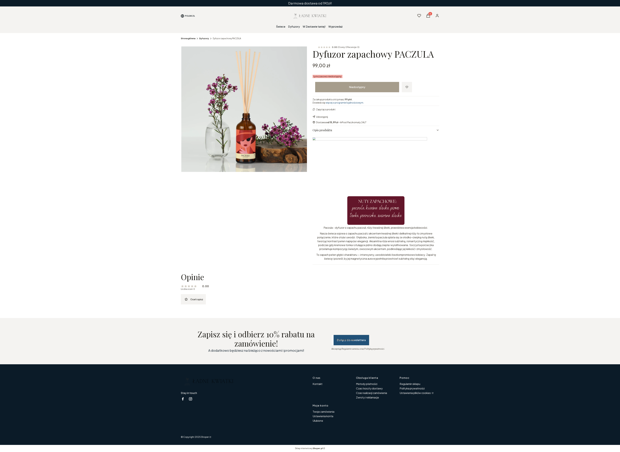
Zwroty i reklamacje (367, 397)
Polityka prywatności (412, 388)
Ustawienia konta (323, 416)
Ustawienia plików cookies (415, 393)
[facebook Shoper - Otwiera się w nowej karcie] (183, 399)
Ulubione (318, 420)
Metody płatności (366, 384)
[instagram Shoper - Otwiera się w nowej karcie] (190, 399)
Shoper (205, 436)
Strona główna (188, 38)
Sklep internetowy (309, 448)
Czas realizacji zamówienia (371, 393)
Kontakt (317, 384)
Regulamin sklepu (410, 384)
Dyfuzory (204, 38)
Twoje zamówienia (323, 411)
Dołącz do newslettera (351, 340)
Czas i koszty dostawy (369, 388)
